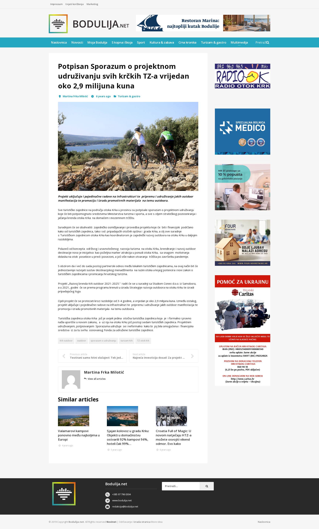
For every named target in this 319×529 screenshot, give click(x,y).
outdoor (81, 340)
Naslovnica (59, 42)
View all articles (97, 378)
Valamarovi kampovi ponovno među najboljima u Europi (79, 435)
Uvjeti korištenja (74, 4)
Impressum (56, 4)
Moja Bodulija (97, 42)
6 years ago (103, 96)
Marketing (92, 4)
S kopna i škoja (122, 42)
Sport (141, 42)
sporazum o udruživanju (103, 340)
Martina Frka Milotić (75, 96)
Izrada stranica (142, 521)
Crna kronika (187, 42)
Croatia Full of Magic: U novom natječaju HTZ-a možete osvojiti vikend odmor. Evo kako (173, 437)
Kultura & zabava (162, 42)
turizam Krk (127, 340)
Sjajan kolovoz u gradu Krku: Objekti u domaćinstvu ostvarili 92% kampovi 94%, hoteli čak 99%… (128, 437)
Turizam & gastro (213, 42)
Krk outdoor (66, 340)
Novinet (111, 521)
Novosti (77, 42)
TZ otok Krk (143, 340)
